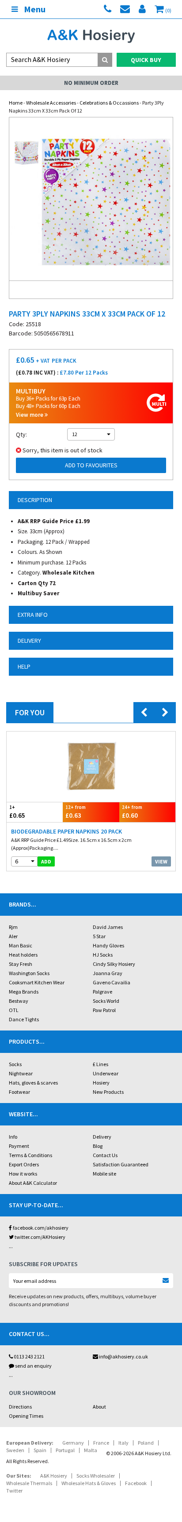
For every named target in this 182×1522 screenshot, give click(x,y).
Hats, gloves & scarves (33, 1082)
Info (13, 1136)
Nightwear (21, 1073)
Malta (90, 1450)
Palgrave (102, 991)
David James (108, 927)
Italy (123, 1442)
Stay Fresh (20, 964)
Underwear (105, 1073)
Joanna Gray (107, 973)
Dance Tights (24, 1019)
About (99, 1406)
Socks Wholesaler (95, 1475)
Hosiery (101, 1082)
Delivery (102, 1136)
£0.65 (17, 812)
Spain (40, 1450)
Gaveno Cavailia (111, 982)
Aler (13, 936)
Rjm (13, 927)
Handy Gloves (108, 945)
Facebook (136, 1483)
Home (16, 102)
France (101, 1442)
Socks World (106, 1001)
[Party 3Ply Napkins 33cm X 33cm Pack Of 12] (91, 198)
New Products (108, 1092)
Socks (15, 1064)
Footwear (19, 1092)
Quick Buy (146, 60)
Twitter (14, 1490)
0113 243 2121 (29, 1356)
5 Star (99, 936)
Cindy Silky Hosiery (114, 964)
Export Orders (24, 1164)
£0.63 (75, 812)
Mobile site (104, 1173)
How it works (23, 1173)
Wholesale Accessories (51, 102)
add (46, 861)
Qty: (21, 434)
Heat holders (23, 954)
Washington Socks (29, 973)
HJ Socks (103, 954)
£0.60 (132, 812)
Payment (19, 1146)
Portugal (65, 1450)
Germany (73, 1442)
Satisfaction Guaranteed (120, 1164)
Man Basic (20, 945)
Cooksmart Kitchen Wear (36, 982)
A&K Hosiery (53, 1475)
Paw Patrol (104, 1010)
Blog (97, 1146)
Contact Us (105, 1155)
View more (30, 415)
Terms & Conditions (30, 1155)
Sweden (15, 1450)
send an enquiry (33, 1365)
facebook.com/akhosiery (40, 1227)
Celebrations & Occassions (109, 102)
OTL (14, 1010)
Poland (146, 1442)
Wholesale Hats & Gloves (88, 1483)
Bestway (18, 1001)
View (161, 861)
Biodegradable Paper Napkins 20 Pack (66, 831)
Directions (20, 1406)
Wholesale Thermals (29, 1483)
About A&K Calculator (33, 1183)
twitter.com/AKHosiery (39, 1237)
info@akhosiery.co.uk (123, 1356)
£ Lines (100, 1064)
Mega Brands (23, 991)
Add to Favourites (91, 465)
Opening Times (26, 1416)
